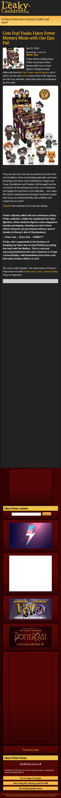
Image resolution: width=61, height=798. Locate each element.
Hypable (7, 206)
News (29, 54)
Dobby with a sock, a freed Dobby (40, 271)
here (24, 76)
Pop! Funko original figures (35, 72)
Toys (35, 54)
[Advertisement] (30, 446)
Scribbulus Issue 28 (30, 764)
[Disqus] (30, 320)
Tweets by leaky (30, 749)
